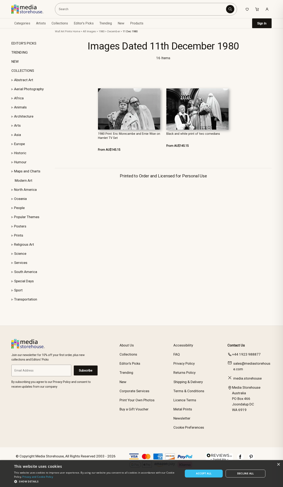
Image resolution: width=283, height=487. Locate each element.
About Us (127, 345)
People (19, 208)
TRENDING (19, 52)
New (121, 23)
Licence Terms (184, 400)
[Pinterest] (251, 459)
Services (20, 263)
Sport (18, 290)
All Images (89, 31)
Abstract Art (23, 80)
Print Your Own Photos (137, 400)
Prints (18, 235)
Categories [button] (22, 23)
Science (20, 253)
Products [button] (136, 23)
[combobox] (141, 9)
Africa (19, 98)
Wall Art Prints (63, 31)
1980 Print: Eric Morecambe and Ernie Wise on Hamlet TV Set (129, 135)
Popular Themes (26, 217)
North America (25, 190)
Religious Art (24, 244)
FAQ (176, 354)
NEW (15, 61)
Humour (20, 162)
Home (76, 31)
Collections (60, 23)
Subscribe (85, 370)
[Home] (30, 9)
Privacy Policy (184, 363)
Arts (17, 125)
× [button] (278, 464)
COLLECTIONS (22, 71)
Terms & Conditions (188, 391)
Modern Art (23, 180)
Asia (17, 135)
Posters (20, 226)
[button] (96, 481)
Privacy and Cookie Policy (37, 477)
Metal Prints (182, 409)
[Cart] (257, 9)
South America (25, 272)
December (113, 31)
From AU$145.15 (109, 150)
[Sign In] (267, 9)
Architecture (23, 116)
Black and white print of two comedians (193, 134)
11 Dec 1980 (130, 31)
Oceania (20, 199)
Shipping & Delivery (188, 382)
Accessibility (183, 345)
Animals (20, 107)
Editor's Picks (84, 23)
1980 (102, 31)
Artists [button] (41, 23)
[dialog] (141, 473)
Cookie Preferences (188, 427)
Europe (19, 144)
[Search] (230, 9)
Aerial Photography (29, 89)
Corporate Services (134, 391)
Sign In (261, 23)
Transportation (25, 299)
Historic (20, 153)
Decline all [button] (245, 473)
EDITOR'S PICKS (23, 43)
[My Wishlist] (247, 9)
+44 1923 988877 (246, 354)
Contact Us (236, 345)
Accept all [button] (204, 473)
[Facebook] (240, 459)
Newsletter (181, 418)
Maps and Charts (27, 171)
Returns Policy (184, 372)
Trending (105, 23)
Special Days (24, 281)
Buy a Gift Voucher (134, 409)
